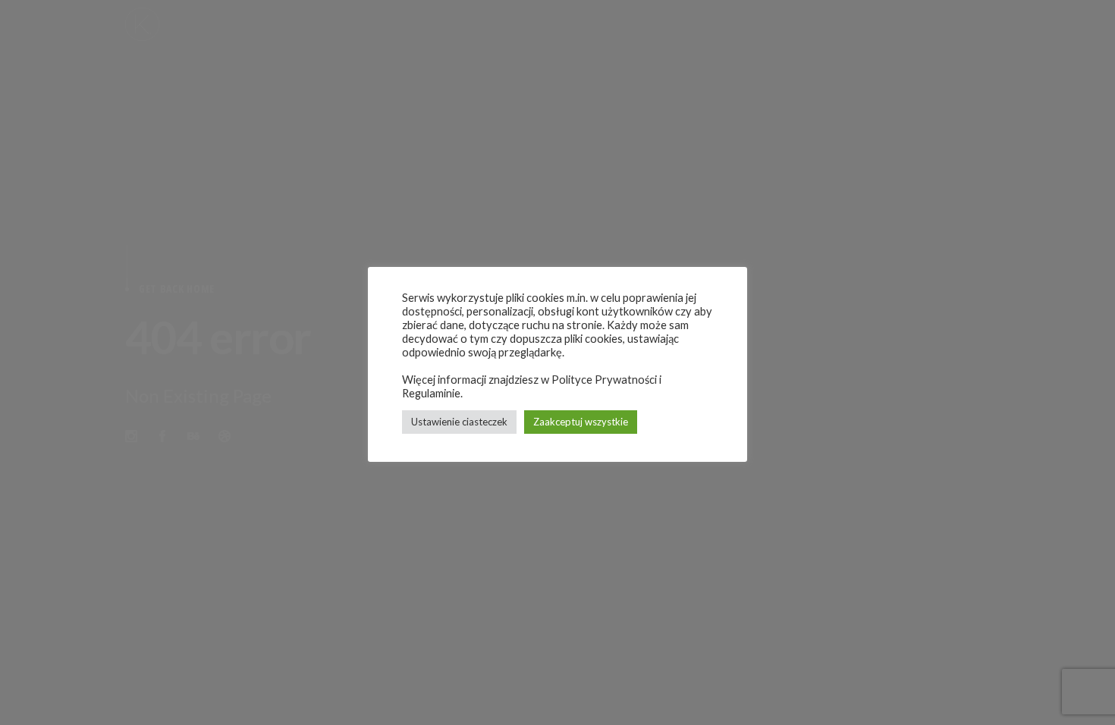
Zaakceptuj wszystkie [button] (580, 422)
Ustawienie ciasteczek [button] (459, 422)
